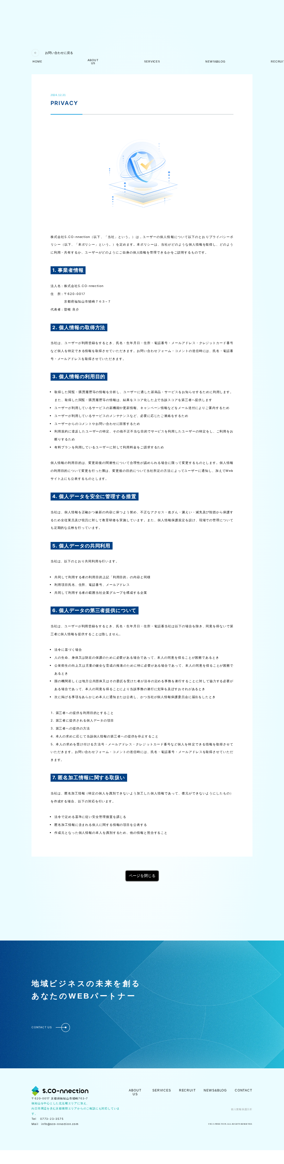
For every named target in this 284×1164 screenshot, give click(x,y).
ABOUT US (135, 1092)
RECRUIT (187, 1090)
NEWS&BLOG (215, 1090)
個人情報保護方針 (241, 1109)
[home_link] (60, 1091)
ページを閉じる (142, 876)
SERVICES (161, 1090)
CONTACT (243, 1090)
